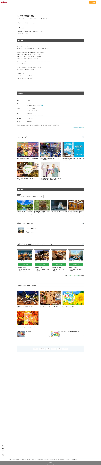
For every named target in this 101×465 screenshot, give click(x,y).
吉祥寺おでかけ (40, 459)
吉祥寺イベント (46, 459)
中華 (59, 348)
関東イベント (24, 459)
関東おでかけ (18, 459)
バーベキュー (70, 275)
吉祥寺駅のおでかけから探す (54, 459)
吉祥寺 (36, 348)
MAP (41, 105)
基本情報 (20, 93)
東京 (48, 348)
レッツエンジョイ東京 (11, 459)
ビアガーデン (76, 275)
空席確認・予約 (25, 264)
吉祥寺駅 (42, 348)
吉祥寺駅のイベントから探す (64, 459)
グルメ (53, 348)
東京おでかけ (29, 459)
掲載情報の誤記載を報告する (79, 127)
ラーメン (65, 348)
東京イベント (34, 459)
